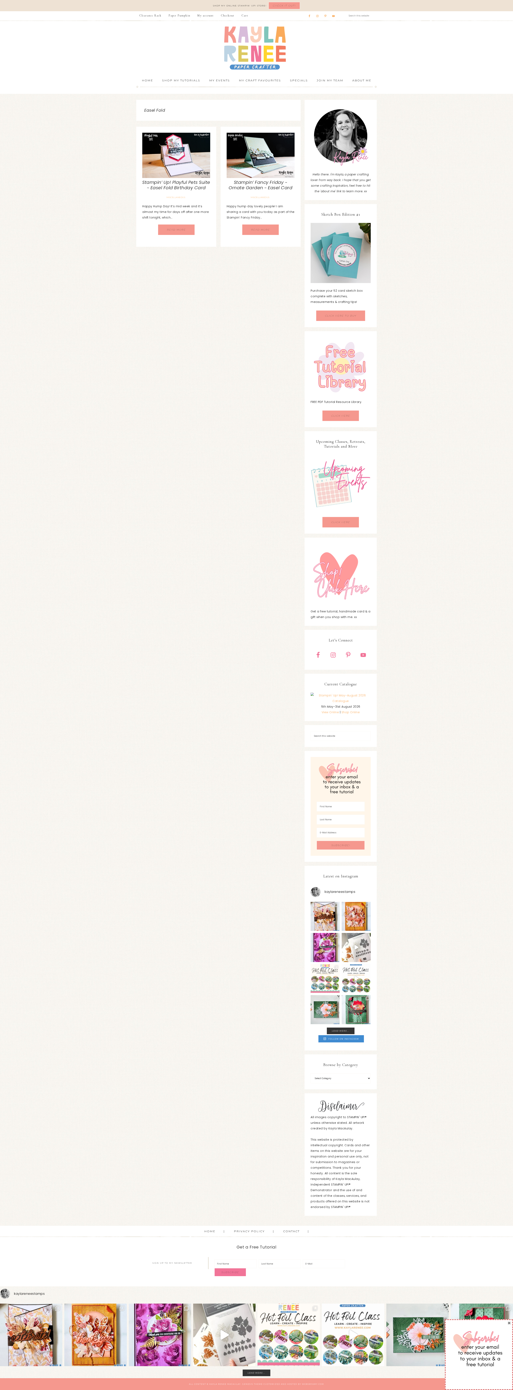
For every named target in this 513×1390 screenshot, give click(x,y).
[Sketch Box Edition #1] (341, 253)
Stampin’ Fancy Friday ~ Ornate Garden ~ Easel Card (260, 185)
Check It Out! (284, 5)
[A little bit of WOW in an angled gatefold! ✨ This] (325, 916)
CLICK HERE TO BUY (340, 315)
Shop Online (350, 712)
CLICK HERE (340, 415)
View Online (330, 712)
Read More (176, 229)
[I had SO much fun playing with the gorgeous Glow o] (356, 916)
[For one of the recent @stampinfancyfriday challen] (325, 1009)
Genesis (247, 1384)
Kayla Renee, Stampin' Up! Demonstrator (256, 48)
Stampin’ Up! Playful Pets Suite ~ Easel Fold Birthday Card (176, 185)
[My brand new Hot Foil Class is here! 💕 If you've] (325, 978)
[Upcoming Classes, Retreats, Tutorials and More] (341, 514)
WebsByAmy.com (313, 1384)
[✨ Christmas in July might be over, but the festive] (356, 1009)
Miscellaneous (176, 197)
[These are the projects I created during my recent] (325, 947)
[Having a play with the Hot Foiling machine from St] (356, 947)
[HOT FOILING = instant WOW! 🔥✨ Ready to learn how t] (356, 978)
